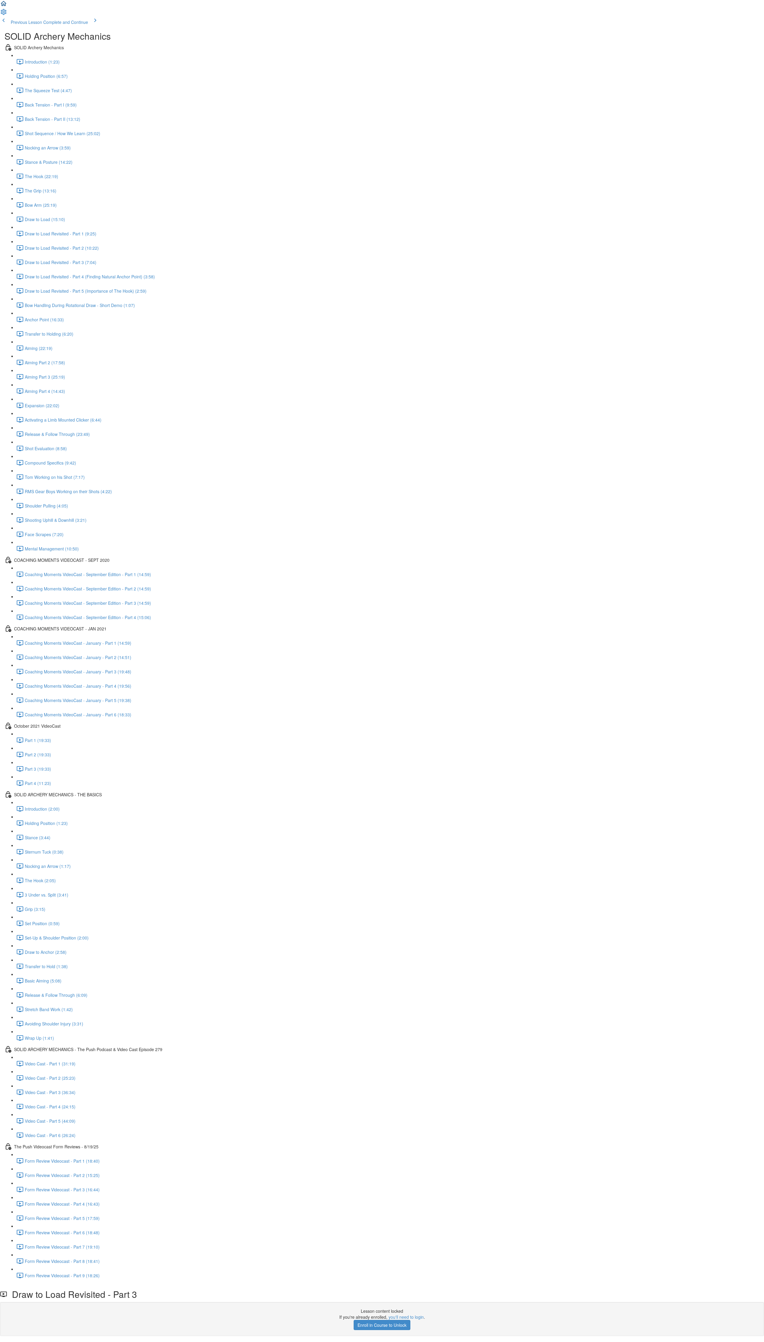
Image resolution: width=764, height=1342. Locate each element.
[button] (3, 5)
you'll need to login (406, 1317)
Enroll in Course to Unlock (382, 1325)
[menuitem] (3, 14)
